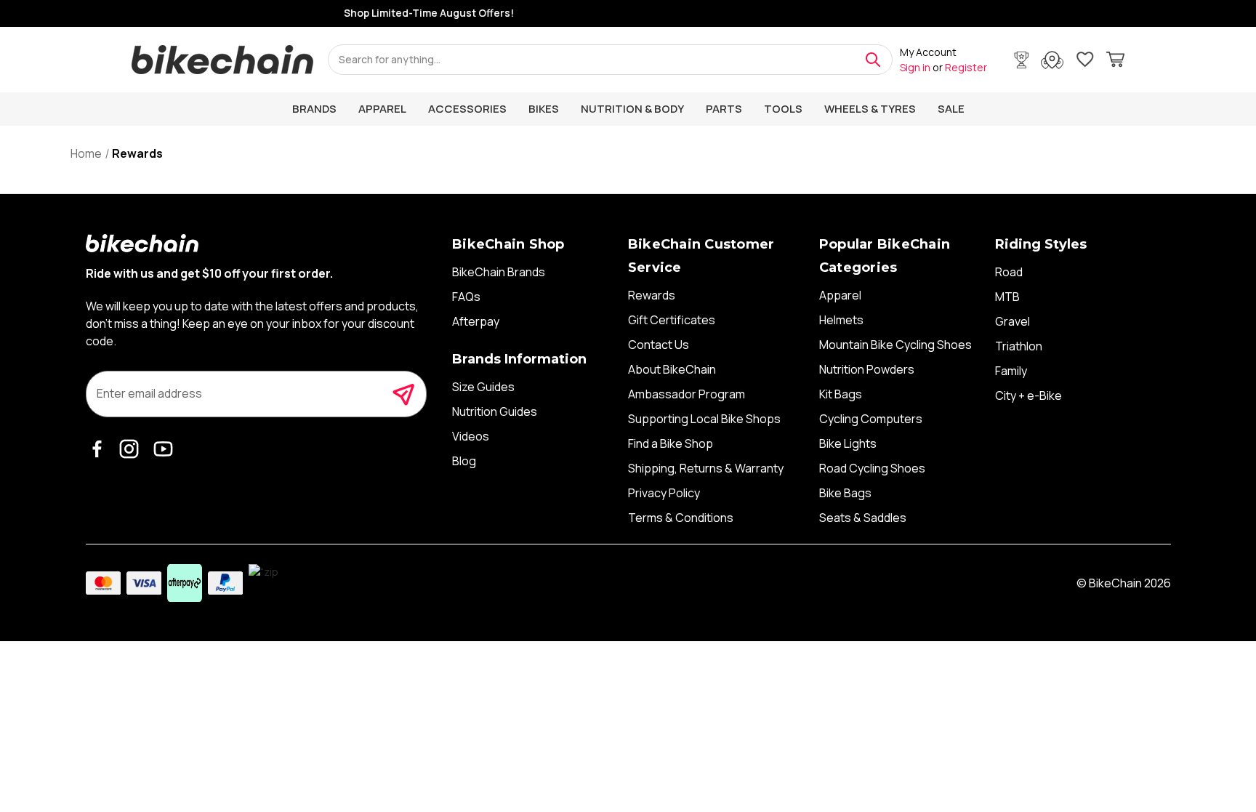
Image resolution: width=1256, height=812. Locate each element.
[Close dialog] (898, 313)
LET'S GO (770, 531)
